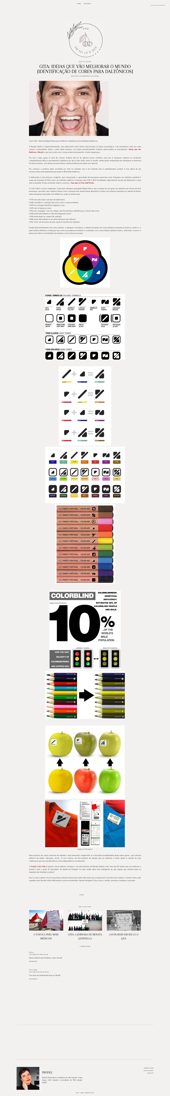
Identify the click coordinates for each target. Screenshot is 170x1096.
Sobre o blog (148, 1068)
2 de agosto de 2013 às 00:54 (39, 972)
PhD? (77, 1093)
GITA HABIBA (33, 970)
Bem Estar (75, 76)
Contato (150, 1073)
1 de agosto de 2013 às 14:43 (38, 954)
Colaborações (84, 76)
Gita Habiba (94, 76)
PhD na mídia (148, 1070)
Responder (33, 961)
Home (79, 3)
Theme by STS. (89, 1093)
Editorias (87, 3)
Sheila (31, 952)
